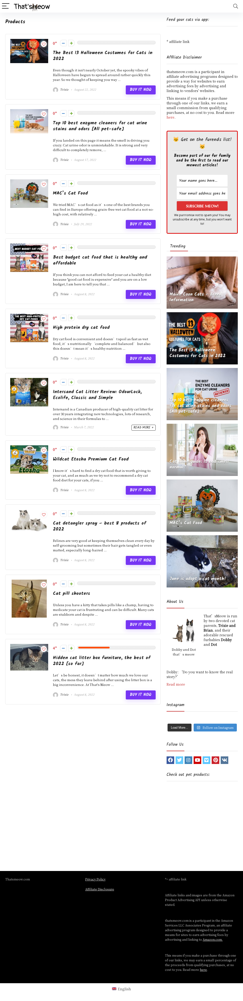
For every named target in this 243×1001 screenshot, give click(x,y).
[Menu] (5, 6)
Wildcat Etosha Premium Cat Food (91, 459)
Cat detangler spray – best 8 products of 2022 (99, 526)
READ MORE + (144, 427)
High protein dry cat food (81, 327)
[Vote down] (63, 43)
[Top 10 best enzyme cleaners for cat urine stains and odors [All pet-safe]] (202, 370)
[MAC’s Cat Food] (202, 482)
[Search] (235, 6)
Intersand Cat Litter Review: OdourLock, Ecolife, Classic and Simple (97, 394)
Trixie (64, 89)
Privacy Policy (95, 879)
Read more (176, 684)
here (170, 117)
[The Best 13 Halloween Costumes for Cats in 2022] (202, 314)
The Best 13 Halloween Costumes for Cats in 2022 (102, 55)
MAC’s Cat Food (70, 193)
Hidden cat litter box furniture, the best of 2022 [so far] (101, 660)
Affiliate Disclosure (99, 889)
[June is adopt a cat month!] (202, 537)
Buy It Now (140, 90)
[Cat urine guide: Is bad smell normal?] (202, 426)
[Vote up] (71, 43)
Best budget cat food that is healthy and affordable (100, 260)
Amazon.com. (213, 939)
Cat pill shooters (71, 593)
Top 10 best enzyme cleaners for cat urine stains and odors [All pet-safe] (100, 126)
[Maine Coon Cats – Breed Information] (202, 258)
